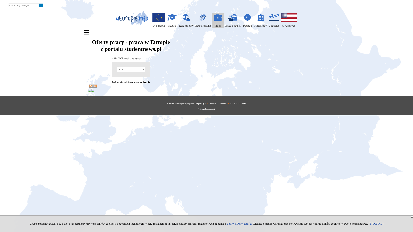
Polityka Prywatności (206, 109)
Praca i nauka (233, 25)
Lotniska (274, 25)
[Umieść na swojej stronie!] (95, 87)
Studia (172, 25)
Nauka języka (203, 25)
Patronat (223, 104)
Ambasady (260, 25)
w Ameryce (288, 25)
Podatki (247, 25)
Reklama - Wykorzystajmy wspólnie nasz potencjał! (186, 104)
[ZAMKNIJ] (376, 223)
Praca (218, 25)
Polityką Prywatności (239, 223)
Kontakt (213, 104)
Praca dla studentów (238, 103)
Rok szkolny (186, 25)
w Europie (159, 25)
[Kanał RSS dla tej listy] (91, 87)
